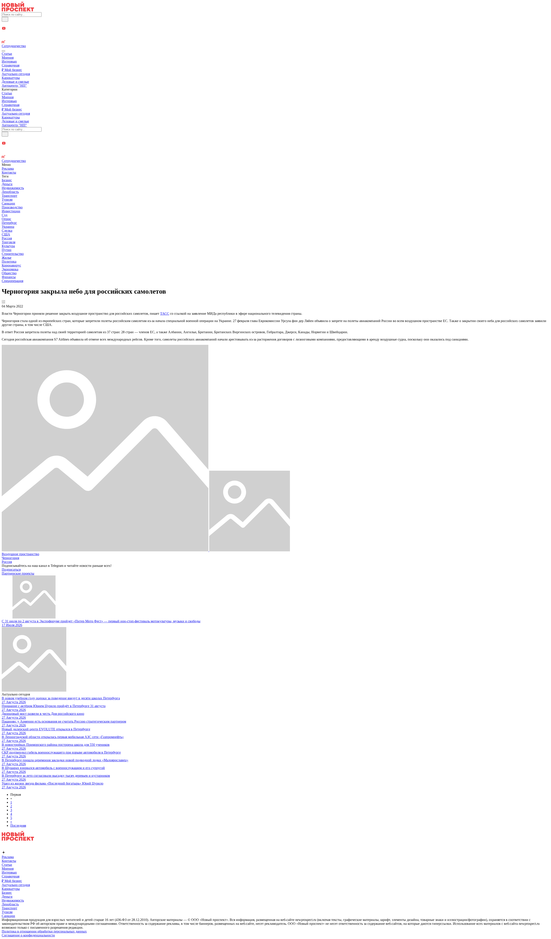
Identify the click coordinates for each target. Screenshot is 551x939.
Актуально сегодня (16, 74)
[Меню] (3, 51)
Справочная (10, 65)
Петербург (9, 223)
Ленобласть (10, 192)
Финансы (9, 277)
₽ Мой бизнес (12, 70)
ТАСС (164, 313)
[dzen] (275, 33)
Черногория (10, 558)
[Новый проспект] (18, 10)
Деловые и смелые (15, 81)
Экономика (10, 269)
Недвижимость (13, 188)
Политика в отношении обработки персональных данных (44, 931)
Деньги (7, 184)
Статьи (7, 54)
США (6, 234)
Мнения (8, 57)
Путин (6, 250)
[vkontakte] (275, 38)
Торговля (8, 242)
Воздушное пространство (20, 554)
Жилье (6, 257)
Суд (4, 215)
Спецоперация (12, 281)
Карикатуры (11, 78)
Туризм (7, 199)
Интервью (9, 61)
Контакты (9, 172)
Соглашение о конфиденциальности (28, 935)
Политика (9, 261)
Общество (9, 273)
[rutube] (275, 42)
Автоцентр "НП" (14, 85)
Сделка (7, 230)
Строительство (13, 254)
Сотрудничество (14, 46)
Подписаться (11, 569)
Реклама (8, 168)
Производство (12, 207)
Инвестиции (11, 211)
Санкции (8, 203)
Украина (8, 226)
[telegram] (275, 24)
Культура (8, 246)
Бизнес (7, 180)
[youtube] (275, 28)
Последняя (18, 825)
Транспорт (9, 195)
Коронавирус (11, 265)
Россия (7, 238)
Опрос (6, 219)
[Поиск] (5, 19)
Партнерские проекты (18, 573)
